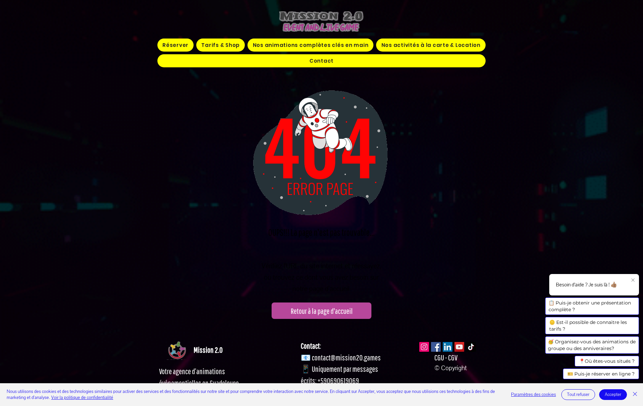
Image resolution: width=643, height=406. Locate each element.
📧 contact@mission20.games (341, 357)
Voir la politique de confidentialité (82, 398)
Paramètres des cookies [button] (533, 395)
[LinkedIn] (447, 347)
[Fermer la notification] (633, 280)
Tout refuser (578, 395)
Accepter (613, 395)
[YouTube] (459, 347)
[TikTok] (471, 347)
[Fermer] (635, 395)
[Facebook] (436, 347)
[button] (310, 45)
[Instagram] (424, 347)
